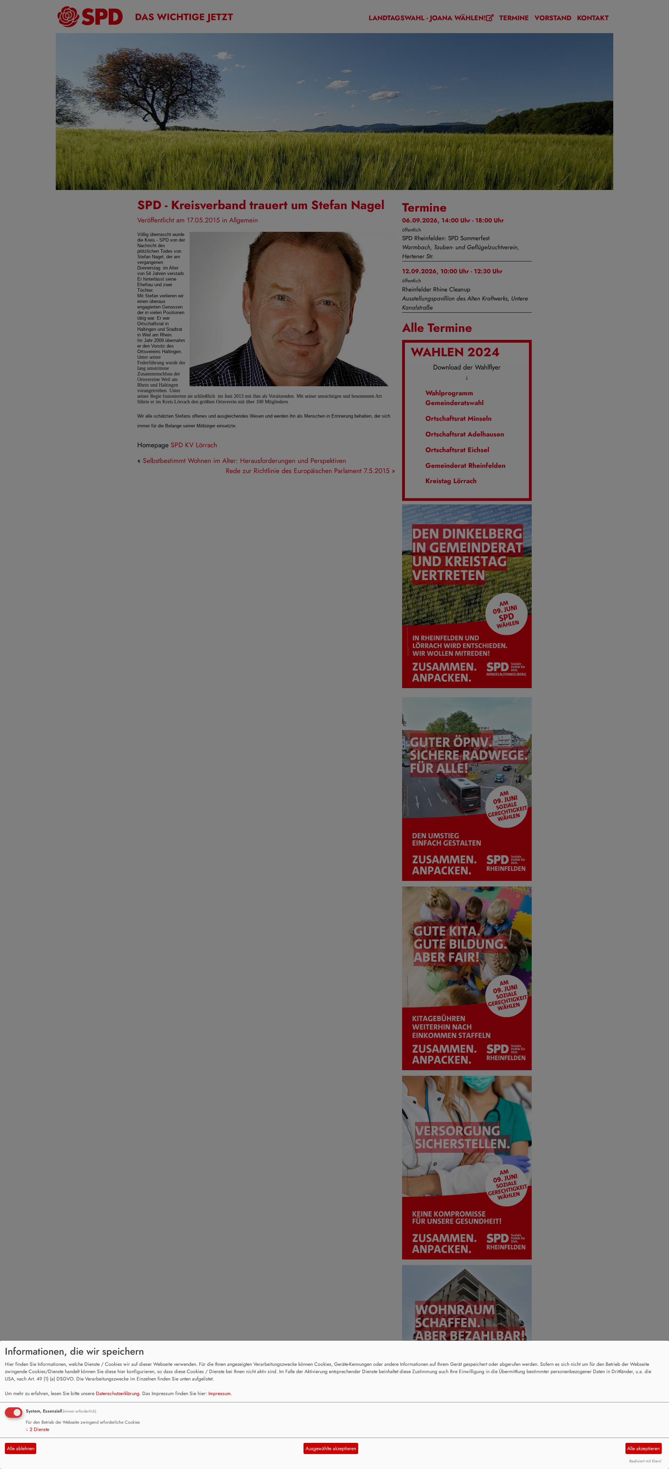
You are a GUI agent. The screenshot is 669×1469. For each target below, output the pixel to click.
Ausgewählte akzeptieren (331, 1448)
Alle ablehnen (20, 1448)
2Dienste (37, 1429)
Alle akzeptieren (643, 1448)
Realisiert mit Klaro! (645, 1461)
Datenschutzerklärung (117, 1393)
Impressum (219, 1393)
